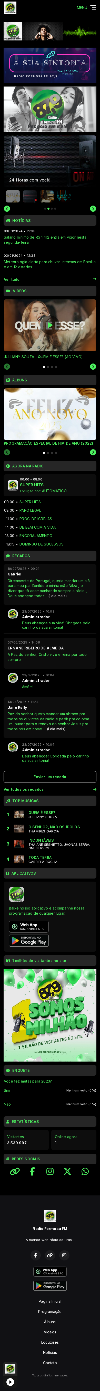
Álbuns (50, 1322)
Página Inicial (50, 1301)
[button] (13, 196)
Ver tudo (12, 279)
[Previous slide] (7, 209)
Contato (50, 1363)
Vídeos (50, 1332)
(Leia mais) (57, 596)
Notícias (50, 1352)
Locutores (50, 1342)
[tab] (44, 367)
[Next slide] (93, 209)
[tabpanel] (50, 329)
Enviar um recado (50, 777)
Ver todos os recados (24, 789)
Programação (50, 1311)
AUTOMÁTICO (54, 491)
